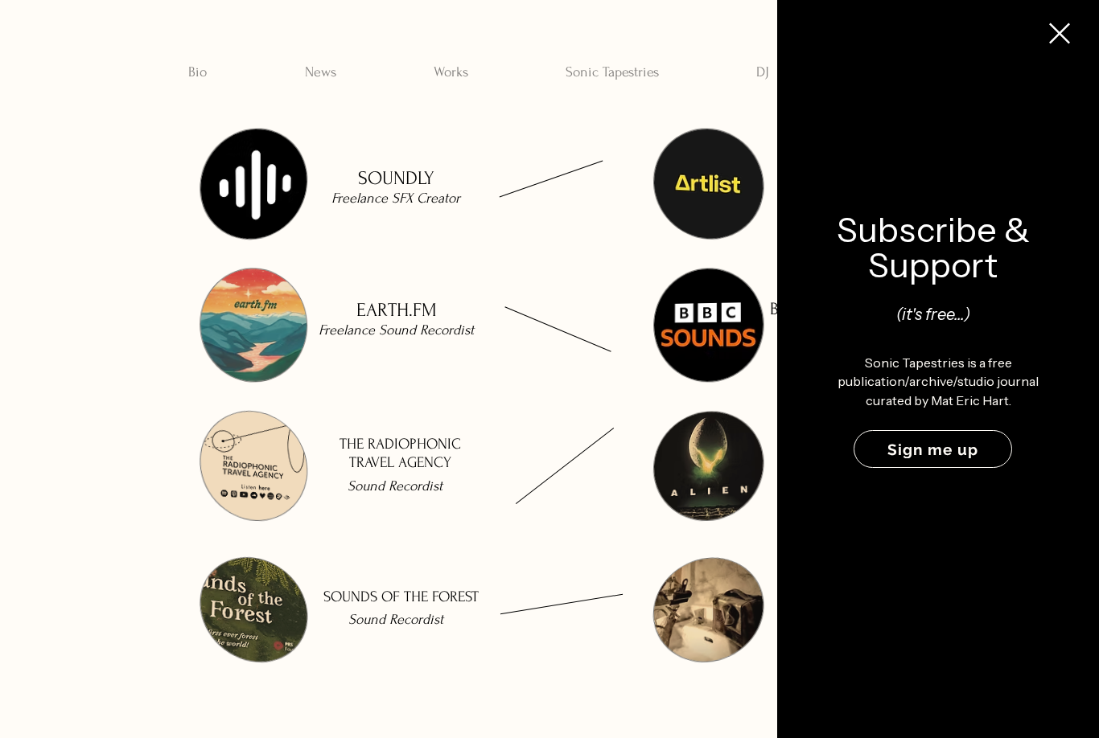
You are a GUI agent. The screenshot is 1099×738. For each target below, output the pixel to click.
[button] (1059, 33)
